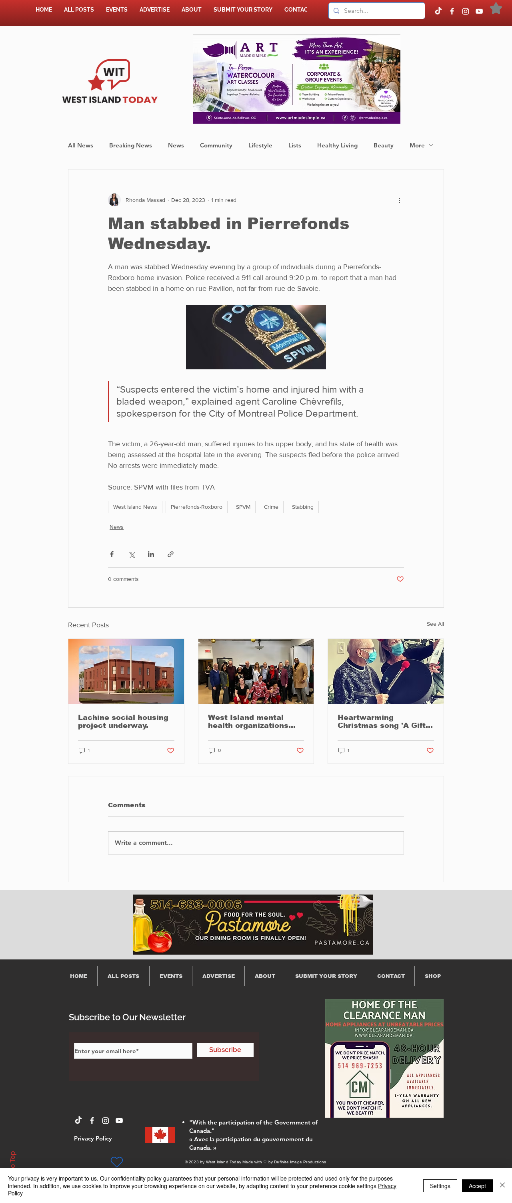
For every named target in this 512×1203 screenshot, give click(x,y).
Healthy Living (337, 145)
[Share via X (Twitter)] (131, 554)
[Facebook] (452, 11)
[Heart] (117, 1162)
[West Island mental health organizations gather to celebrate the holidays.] (256, 671)
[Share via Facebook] (112, 554)
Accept (477, 1186)
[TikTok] (438, 11)
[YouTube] (479, 11)
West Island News (135, 507)
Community (216, 145)
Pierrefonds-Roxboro (196, 507)
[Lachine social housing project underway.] (126, 671)
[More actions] (399, 200)
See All (435, 624)
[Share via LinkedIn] (151, 554)
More (417, 145)
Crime (271, 507)
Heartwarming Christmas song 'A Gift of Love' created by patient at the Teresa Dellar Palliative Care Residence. (382, 721)
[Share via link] (170, 554)
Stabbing (303, 507)
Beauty (384, 145)
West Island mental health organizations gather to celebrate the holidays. (253, 721)
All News (80, 145)
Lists (294, 145)
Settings (440, 1186)
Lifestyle (260, 145)
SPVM (243, 507)
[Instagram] (465, 11)
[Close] (502, 1186)
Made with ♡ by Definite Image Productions (284, 1162)
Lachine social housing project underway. (123, 721)
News (176, 145)
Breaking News (130, 145)
